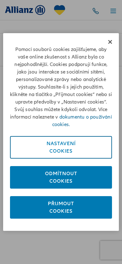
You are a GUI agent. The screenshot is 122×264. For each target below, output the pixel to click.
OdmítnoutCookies (61, 177)
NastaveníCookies (61, 147)
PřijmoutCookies (61, 207)
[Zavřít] (110, 42)
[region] (61, 132)
